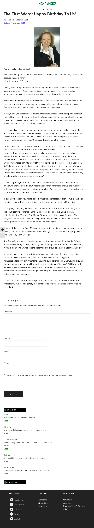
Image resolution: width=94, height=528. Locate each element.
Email (6, 351)
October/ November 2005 (14, 23)
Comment (8, 311)
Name (7, 339)
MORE (6, 421)
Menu (49, 9)
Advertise (67, 500)
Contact (66, 503)
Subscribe (42, 500)
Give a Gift (42, 503)
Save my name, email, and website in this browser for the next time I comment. (40, 375)
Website (7, 363)
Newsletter (43, 506)
